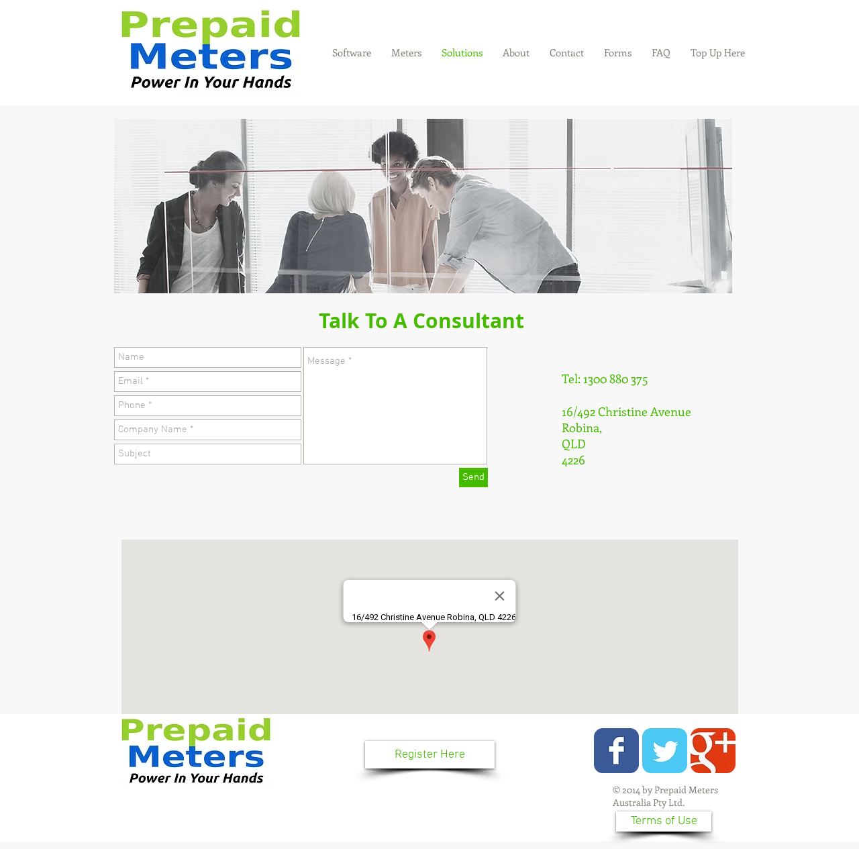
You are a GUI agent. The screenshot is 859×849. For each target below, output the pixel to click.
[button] (618, 52)
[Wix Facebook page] (616, 750)
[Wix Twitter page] (664, 750)
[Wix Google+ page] (713, 750)
